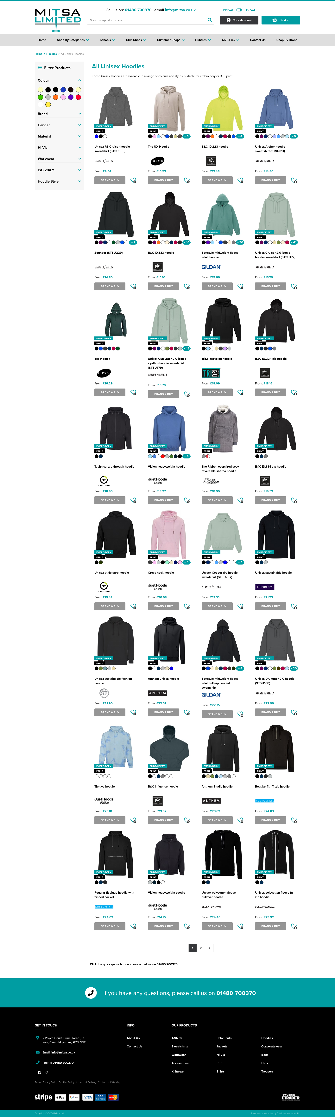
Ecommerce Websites (262, 1113)
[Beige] (40, 89)
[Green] (40, 97)
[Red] (78, 97)
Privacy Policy (50, 1082)
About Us (133, 1038)
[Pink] (63, 97)
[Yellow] (48, 104)
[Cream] (78, 89)
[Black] (48, 89)
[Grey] (48, 97)
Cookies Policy (66, 1082)
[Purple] (70, 97)
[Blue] (63, 89)
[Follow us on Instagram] (46, 1073)
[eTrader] (291, 1097)
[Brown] (70, 89)
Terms (38, 1082)
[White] (40, 104)
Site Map (115, 1082)
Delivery (91, 1082)
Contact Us (134, 1046)
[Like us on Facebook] (39, 1073)
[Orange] (55, 97)
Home (38, 54)
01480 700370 (138, 10)
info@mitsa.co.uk (180, 10)
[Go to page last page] (209, 948)
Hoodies (51, 54)
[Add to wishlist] (133, 180)
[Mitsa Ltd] (58, 21)
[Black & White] (55, 89)
